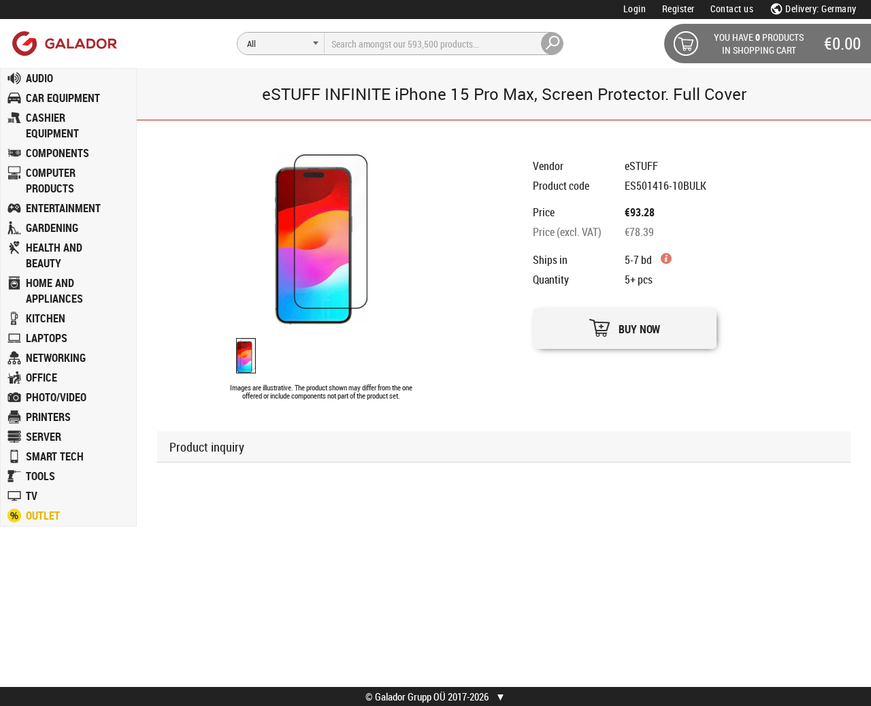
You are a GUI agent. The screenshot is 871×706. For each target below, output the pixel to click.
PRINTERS (48, 416)
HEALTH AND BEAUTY (54, 255)
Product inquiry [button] (206, 447)
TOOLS (40, 476)
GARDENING (52, 227)
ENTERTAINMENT (63, 208)
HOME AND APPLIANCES (54, 290)
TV (31, 495)
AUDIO (39, 78)
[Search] (552, 43)
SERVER (43, 436)
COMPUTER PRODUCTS (51, 180)
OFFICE (41, 377)
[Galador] (63, 43)
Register (678, 8)
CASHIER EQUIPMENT (52, 125)
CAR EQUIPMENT (63, 97)
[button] (625, 324)
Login (634, 8)
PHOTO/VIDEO (56, 397)
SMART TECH (55, 456)
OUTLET (43, 515)
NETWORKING (56, 357)
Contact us (731, 8)
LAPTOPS (46, 338)
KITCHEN (45, 318)
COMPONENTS (57, 153)
